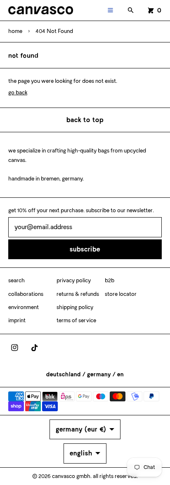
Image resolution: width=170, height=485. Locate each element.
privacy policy (74, 280)
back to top (85, 120)
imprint (17, 320)
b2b (109, 280)
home (15, 31)
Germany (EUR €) (81, 429)
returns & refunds (78, 294)
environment (23, 307)
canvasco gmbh (71, 476)
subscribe (85, 249)
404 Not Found (54, 31)
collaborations (25, 294)
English (81, 453)
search (16, 280)
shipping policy (75, 307)
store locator (121, 294)
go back (17, 92)
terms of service (76, 320)
